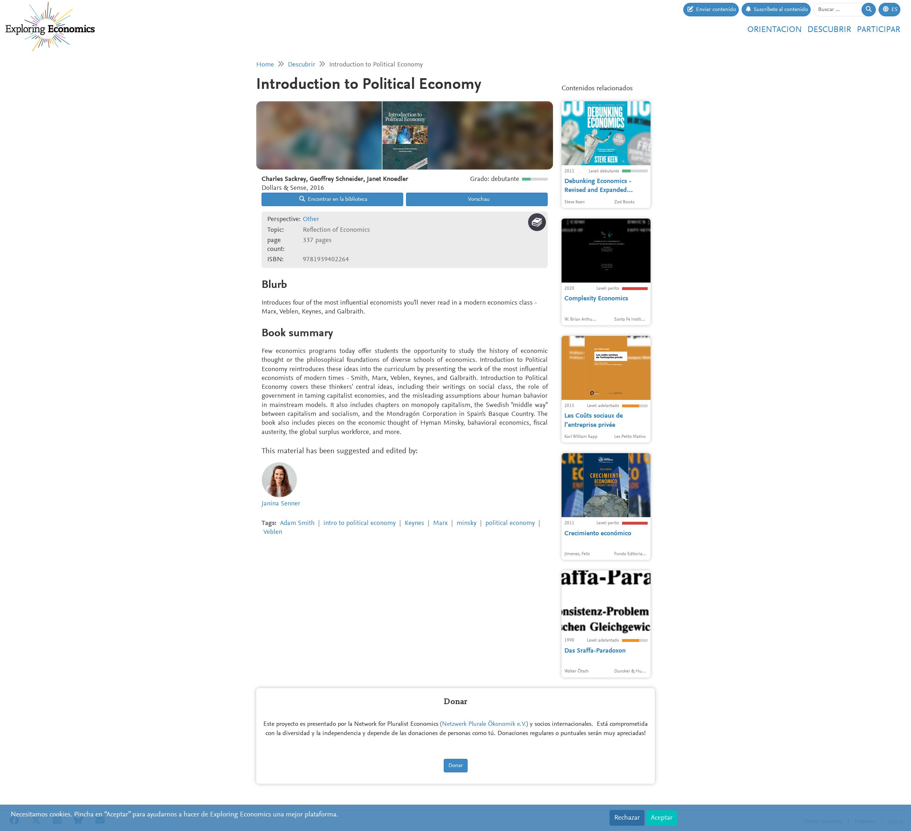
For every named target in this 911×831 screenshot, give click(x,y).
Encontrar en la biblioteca (336, 199)
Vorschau (478, 199)
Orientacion (774, 30)
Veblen (272, 532)
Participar (878, 30)
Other (311, 219)
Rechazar (627, 817)
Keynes (414, 523)
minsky (466, 523)
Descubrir (829, 30)
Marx (440, 523)
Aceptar (662, 817)
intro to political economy (359, 523)
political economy (510, 523)
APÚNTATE (633, 85)
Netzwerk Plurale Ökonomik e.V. (484, 724)
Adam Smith (297, 523)
